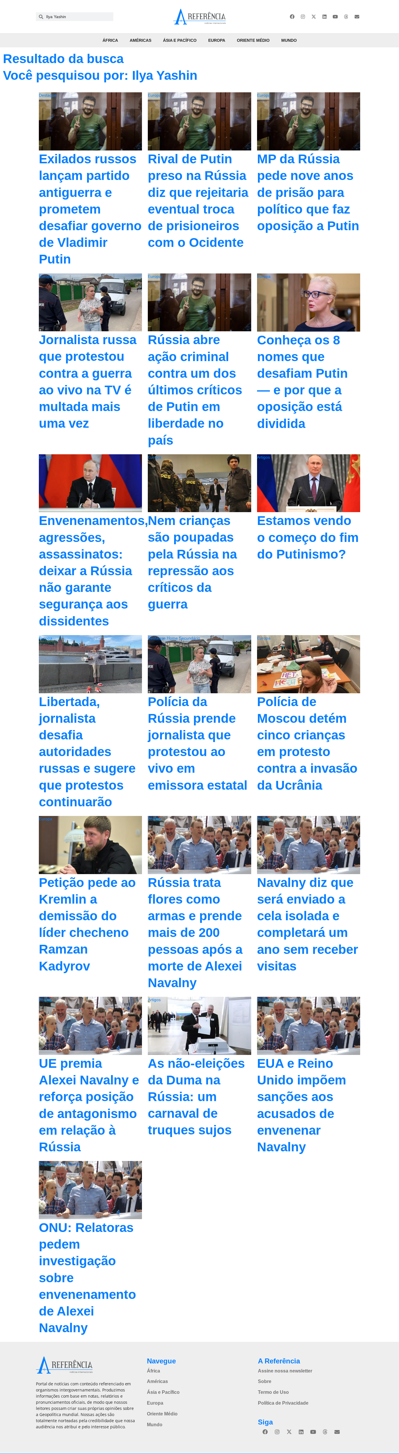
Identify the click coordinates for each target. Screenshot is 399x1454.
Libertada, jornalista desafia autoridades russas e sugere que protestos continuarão (87, 751)
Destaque (48, 95)
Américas (140, 40)
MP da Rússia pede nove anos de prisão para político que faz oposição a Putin (308, 192)
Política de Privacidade (283, 1403)
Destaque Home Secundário (174, 638)
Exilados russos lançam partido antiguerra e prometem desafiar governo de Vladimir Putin (90, 209)
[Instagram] (303, 16)
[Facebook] (292, 16)
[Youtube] (335, 16)
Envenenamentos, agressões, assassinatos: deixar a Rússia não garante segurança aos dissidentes (93, 570)
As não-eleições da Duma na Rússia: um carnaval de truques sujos (196, 1096)
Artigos (263, 457)
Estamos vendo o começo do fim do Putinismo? (308, 537)
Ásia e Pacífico (180, 40)
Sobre (264, 1381)
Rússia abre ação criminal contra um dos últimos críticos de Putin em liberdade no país (195, 389)
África (110, 40)
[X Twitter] (313, 16)
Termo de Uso (273, 1392)
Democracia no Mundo (278, 999)
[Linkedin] (324, 16)
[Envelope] (357, 16)
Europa (216, 40)
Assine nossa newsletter (285, 1370)
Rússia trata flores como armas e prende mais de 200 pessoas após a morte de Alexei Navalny (195, 932)
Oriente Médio (253, 40)
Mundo (289, 40)
